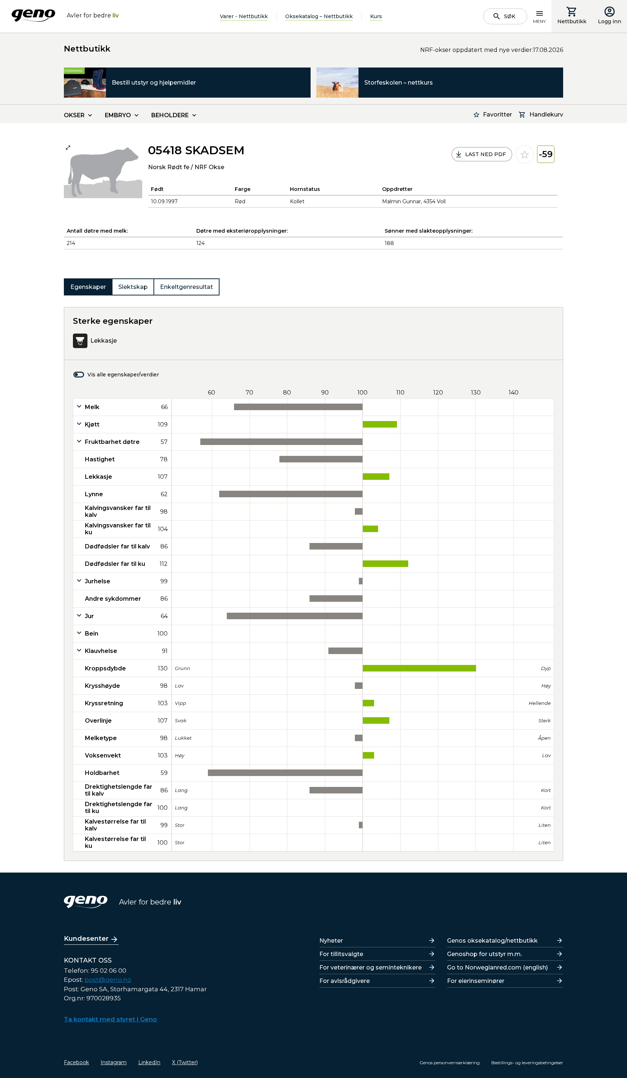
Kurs (376, 16)
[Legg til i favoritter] (524, 154)
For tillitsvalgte (341, 954)
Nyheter (331, 940)
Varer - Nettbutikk (244, 16)
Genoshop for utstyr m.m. (484, 954)
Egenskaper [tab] (88, 286)
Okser (74, 115)
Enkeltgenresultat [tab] (186, 286)
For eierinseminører (475, 980)
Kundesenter (86, 939)
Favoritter (497, 114)
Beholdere (170, 115)
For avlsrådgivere (344, 980)
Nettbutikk (571, 21)
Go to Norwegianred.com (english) (497, 967)
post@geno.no (108, 979)
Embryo (118, 115)
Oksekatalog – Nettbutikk (319, 16)
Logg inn (609, 21)
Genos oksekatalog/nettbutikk (492, 940)
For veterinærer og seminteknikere (370, 967)
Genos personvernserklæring (449, 1062)
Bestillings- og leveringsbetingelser (527, 1062)
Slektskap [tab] (133, 286)
